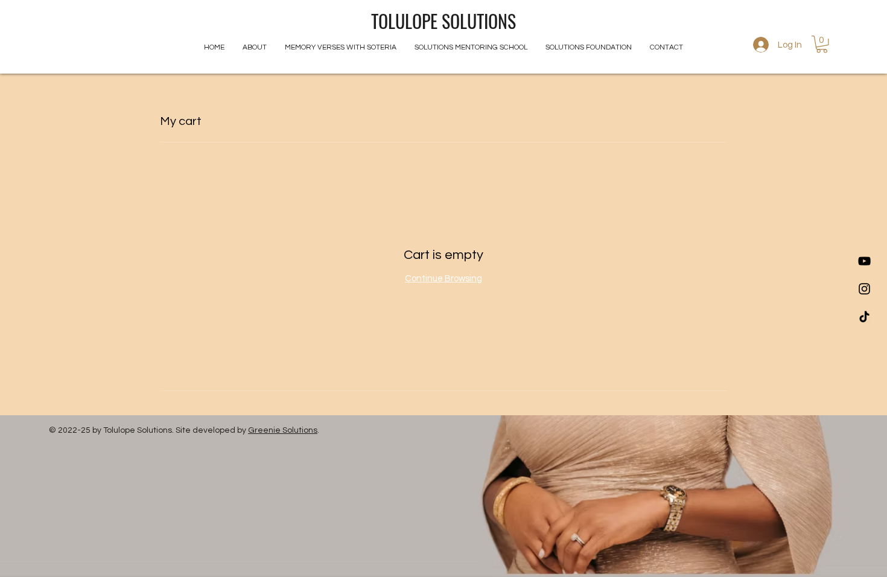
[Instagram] (864, 288)
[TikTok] (864, 316)
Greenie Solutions (282, 430)
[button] (822, 44)
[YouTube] (864, 261)
